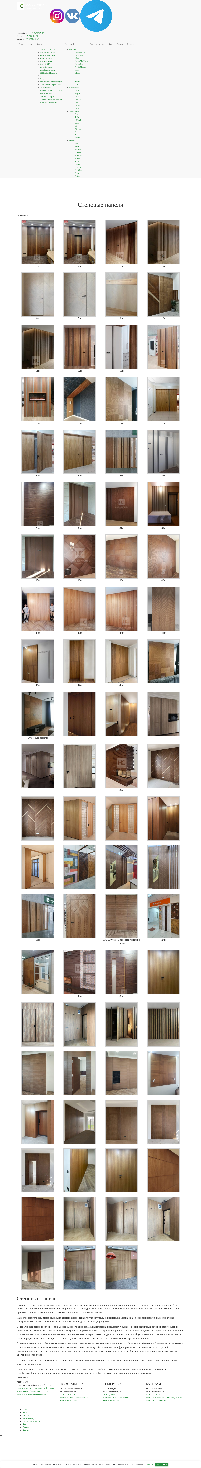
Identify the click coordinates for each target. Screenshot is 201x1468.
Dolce (77, 85)
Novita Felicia (80, 52)
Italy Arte (78, 167)
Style (77, 123)
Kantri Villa (79, 55)
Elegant (77, 94)
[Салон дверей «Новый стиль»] (32, 3)
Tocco (77, 161)
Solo (76, 114)
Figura (77, 164)
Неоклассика (74, 88)
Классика (72, 49)
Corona (77, 105)
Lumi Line (78, 170)
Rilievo (77, 147)
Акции (29, 44)
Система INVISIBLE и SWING (51, 91)
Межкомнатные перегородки (51, 82)
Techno (77, 117)
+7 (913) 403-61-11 (33, 36)
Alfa (76, 132)
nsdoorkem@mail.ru (130, 1398)
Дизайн (71, 141)
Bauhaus (78, 150)
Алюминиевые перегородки (50, 85)
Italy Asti (78, 99)
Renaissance (79, 79)
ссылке (150, 1464)
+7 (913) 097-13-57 (32, 39)
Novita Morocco (81, 67)
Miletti (77, 82)
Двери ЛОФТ (45, 64)
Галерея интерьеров (97, 44)
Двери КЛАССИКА (47, 52)
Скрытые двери (46, 58)
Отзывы (120, 44)
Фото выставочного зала (70, 1400)
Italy (76, 102)
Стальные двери (46, 61)
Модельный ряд (71, 44)
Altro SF (78, 152)
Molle (77, 58)
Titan (77, 135)
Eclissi (77, 176)
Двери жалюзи (45, 76)
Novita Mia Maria (81, 61)
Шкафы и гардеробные (48, 102)
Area (76, 144)
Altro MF (78, 155)
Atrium (77, 138)
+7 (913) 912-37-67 (37, 33)
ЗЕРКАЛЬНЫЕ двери (48, 73)
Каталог (40, 44)
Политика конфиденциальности (31, 1388)
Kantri (77, 76)
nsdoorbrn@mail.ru (174, 1398)
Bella (77, 108)
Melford (78, 120)
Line (76, 126)
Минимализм (74, 111)
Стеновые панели (46, 94)
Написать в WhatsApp (69, 1398)
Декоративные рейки (47, 96)
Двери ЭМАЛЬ (46, 67)
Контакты (130, 44)
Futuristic (78, 173)
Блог (110, 44)
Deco (77, 91)
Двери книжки (45, 88)
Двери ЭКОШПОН (47, 49)
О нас (21, 44)
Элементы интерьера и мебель (51, 99)
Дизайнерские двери (47, 70)
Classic (77, 73)
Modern (78, 129)
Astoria (77, 96)
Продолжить (162, 1464)
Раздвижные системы (48, 79)
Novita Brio (79, 64)
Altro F (77, 158)
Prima (77, 70)
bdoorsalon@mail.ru (88, 1398)
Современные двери (47, 55)
